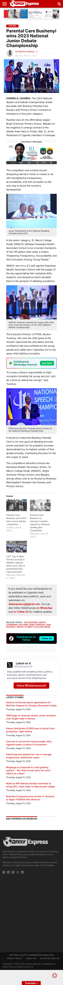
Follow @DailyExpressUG (31, 685)
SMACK (20, 627)
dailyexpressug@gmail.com (24, 604)
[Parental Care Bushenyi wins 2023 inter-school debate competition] (16, 505)
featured (23, 625)
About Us (31, 958)
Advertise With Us (49, 958)
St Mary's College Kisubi (37, 627)
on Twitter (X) (21, 611)
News (32, 625)
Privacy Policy (14, 958)
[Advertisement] (31, 912)
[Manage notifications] (54, 975)
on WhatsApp (44, 607)
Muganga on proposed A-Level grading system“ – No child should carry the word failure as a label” (28, 770)
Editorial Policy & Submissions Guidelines (31, 955)
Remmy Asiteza (26, 51)
